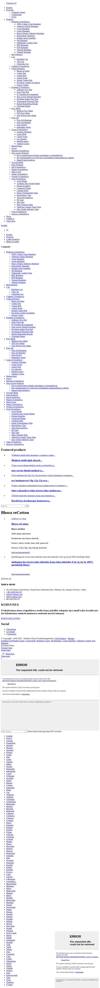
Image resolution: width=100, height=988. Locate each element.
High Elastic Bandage (26, 36)
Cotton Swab (22, 78)
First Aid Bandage (24, 120)
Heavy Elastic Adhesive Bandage (30, 33)
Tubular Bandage (24, 52)
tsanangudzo (25, 552)
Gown (14, 148)
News (8, 216)
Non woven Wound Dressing (29, 97)
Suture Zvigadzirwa (19, 174)
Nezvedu (10, 10)
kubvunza (15, 552)
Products (9, 19)
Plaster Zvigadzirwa (19, 169)
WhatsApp (9, 654)
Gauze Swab (22, 137)
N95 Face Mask (23, 113)
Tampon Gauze (23, 144)
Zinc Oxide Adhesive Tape (28, 209)
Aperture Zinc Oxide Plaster (28, 183)
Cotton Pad (21, 73)
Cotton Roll (21, 76)
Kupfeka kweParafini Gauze (12, 641)
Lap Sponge (22, 139)
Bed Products (17, 54)
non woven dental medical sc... (27, 470)
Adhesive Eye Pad (24, 90)
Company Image (18, 12)
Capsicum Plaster (24, 188)
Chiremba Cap (23, 64)
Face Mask (15, 108)
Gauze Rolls (31, 641)
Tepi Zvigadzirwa (18, 179)
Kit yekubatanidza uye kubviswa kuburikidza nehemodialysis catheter (45, 158)
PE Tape (20, 200)
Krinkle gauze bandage (26, 38)
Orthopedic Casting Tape (27, 43)
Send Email (6, 650)
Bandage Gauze (43, 641)
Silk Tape (20, 202)
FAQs (13, 17)
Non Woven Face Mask (26, 115)
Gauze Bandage (23, 31)
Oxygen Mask (17, 162)
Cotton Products (18, 68)
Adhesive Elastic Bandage (27, 26)
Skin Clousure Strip (25, 205)
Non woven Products (20, 153)
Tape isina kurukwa (25, 198)
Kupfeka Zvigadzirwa (20, 87)
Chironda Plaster (23, 106)
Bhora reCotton (23, 71)
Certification (16, 15)
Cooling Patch (22, 190)
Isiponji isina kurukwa (26, 160)
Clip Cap (20, 61)
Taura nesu (10, 221)
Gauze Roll (21, 134)
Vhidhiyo (10, 219)
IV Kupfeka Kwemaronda (27, 94)
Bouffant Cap (22, 59)
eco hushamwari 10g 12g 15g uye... (30, 480)
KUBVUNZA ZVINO (10, 618)
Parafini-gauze (23, 141)
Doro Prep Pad (23, 92)
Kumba (9, 8)
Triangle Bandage (24, 50)
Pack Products (17, 165)
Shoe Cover (16, 172)
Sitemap (71, 638)
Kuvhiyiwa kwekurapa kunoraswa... (31, 500)
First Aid (15, 118)
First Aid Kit (22, 125)
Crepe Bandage (23, 29)
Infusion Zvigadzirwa (20, 151)
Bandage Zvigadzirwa (20, 22)
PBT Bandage (22, 45)
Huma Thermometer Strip (27, 193)
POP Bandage (22, 47)
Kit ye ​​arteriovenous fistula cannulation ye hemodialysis (40, 155)
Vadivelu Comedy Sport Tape (29, 207)
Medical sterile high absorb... (26, 460)
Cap (13, 57)
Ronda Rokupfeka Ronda (27, 104)
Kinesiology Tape (24, 195)
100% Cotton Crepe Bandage (29, 24)
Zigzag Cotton (23, 85)
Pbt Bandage (56, 641)
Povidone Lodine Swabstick (28, 83)
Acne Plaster (22, 181)
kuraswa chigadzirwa (20, 214)
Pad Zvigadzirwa (18, 167)
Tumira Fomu (6, 648)
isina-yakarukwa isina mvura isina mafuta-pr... (36, 490)
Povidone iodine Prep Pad (27, 99)
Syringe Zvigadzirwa (20, 176)
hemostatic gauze (24, 127)
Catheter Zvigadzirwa (20, 66)
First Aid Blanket (24, 122)
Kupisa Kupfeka (23, 186)
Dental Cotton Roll (24, 80)
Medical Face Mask (25, 111)
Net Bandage (22, 40)
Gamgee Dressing (24, 132)
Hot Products (60, 638)
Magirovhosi (16, 146)
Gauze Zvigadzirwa (19, 129)
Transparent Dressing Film (27, 101)
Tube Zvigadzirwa (19, 212)
